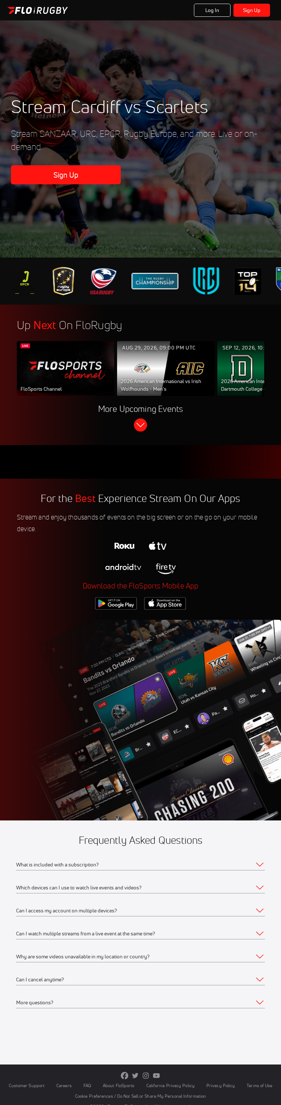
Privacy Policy (220, 1085)
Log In (212, 10)
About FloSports (118, 1085)
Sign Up (252, 10)
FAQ (87, 1085)
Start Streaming (65, 375)
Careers (64, 1085)
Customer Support (27, 1085)
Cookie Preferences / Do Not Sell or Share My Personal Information (140, 1096)
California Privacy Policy (170, 1085)
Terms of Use (259, 1085)
